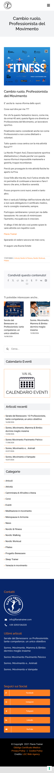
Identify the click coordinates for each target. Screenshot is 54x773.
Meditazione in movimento (19, 511)
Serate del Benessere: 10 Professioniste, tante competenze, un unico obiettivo (14, 327)
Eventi (9, 505)
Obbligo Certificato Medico (27, 747)
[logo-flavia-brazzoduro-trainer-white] (14, 596)
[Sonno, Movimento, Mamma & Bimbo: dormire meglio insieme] (40, 309)
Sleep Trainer (12, 559)
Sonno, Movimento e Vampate (20, 456)
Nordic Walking (13, 535)
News (8, 523)
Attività (9, 486)
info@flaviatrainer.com (20, 619)
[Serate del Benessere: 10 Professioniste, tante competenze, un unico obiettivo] (14, 309)
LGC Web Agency (31, 754)
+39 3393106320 (18, 625)
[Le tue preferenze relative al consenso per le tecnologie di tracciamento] (49, 768)
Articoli (17, 258)
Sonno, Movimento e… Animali (20, 448)
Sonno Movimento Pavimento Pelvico (24, 439)
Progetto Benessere (15, 553)
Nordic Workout (39, 258)
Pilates (6, 260)
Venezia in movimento (16, 565)
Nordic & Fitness (26, 258)
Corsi (8, 499)
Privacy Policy (18, 750)
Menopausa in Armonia (17, 517)
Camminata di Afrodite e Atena (21, 493)
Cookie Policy (35, 750)
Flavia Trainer (10, 234)
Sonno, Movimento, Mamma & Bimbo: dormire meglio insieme (24, 429)
